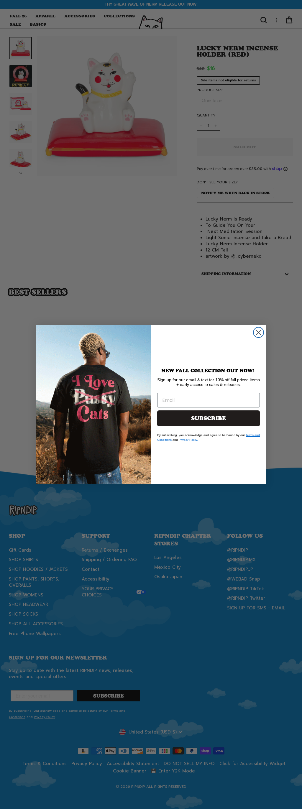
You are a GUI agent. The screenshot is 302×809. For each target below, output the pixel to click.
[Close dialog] (258, 332)
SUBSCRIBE (208, 418)
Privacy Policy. (188, 439)
